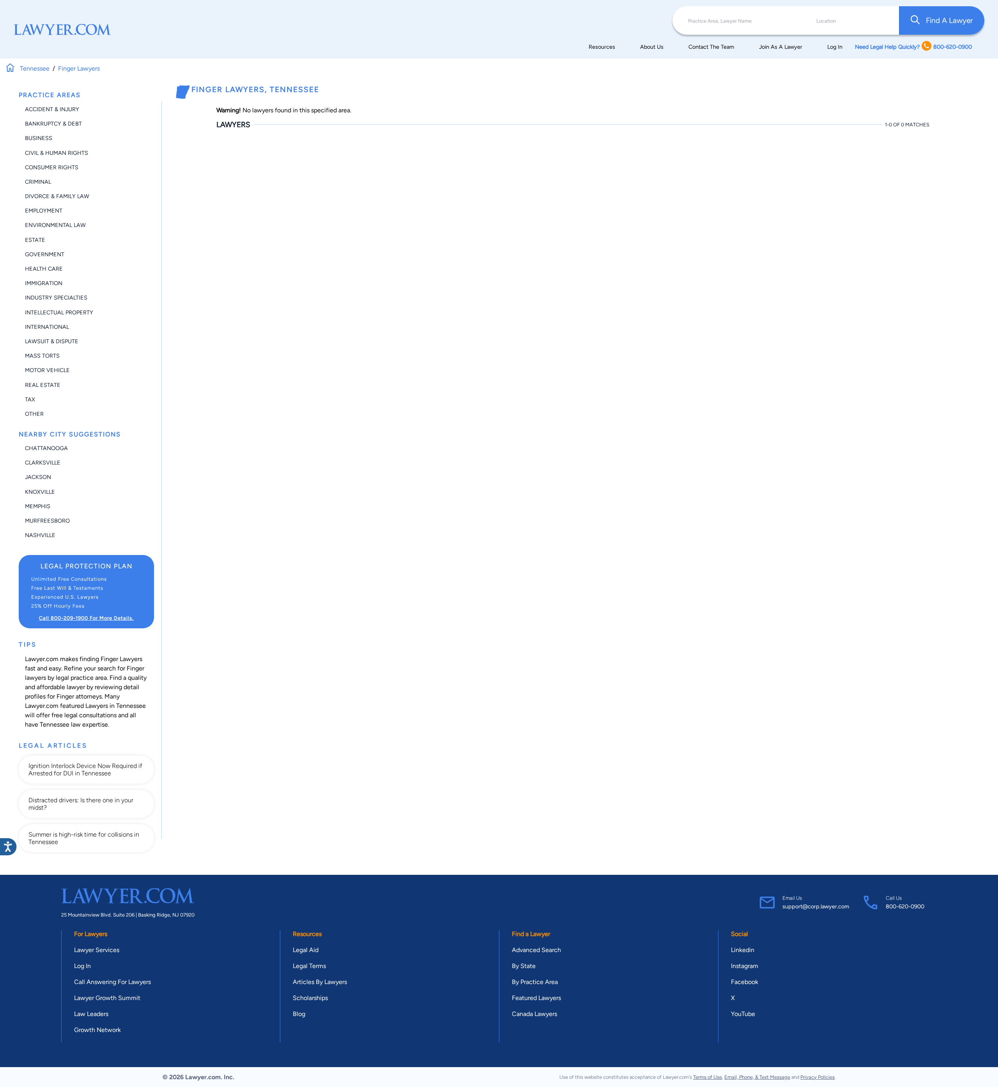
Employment (43, 210)
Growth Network (97, 1030)
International (47, 326)
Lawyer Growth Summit (107, 998)
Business (38, 138)
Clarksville (42, 462)
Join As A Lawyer (780, 46)
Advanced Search (536, 950)
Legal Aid (306, 950)
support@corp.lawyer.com (815, 906)
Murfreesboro (47, 520)
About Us (652, 46)
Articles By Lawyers (320, 982)
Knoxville (40, 491)
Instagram (744, 966)
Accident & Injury (52, 109)
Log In (834, 46)
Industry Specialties (56, 297)
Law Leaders (91, 1014)
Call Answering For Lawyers (112, 982)
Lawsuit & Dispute (51, 341)
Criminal (38, 181)
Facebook (744, 982)
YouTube (743, 1014)
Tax (30, 399)
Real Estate (42, 384)
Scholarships (310, 998)
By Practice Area (535, 982)
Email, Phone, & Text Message (757, 1077)
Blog (299, 1014)
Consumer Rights (51, 167)
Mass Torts (42, 355)
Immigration (43, 283)
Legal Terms (309, 966)
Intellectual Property (59, 312)
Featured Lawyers (536, 998)
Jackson (38, 477)
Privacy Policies (817, 1077)
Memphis (37, 506)
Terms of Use (707, 1077)
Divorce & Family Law (57, 196)
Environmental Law (55, 225)
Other (34, 413)
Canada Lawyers (534, 1014)
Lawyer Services (96, 950)
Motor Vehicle (47, 370)
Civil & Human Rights (56, 152)
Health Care (44, 268)
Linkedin (742, 950)
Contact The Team (711, 46)
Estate (35, 239)
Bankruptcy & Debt (53, 123)
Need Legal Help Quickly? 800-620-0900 (913, 46)
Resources (602, 46)
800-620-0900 (905, 906)
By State (524, 966)
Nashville (40, 535)
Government (44, 254)
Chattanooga (46, 448)
